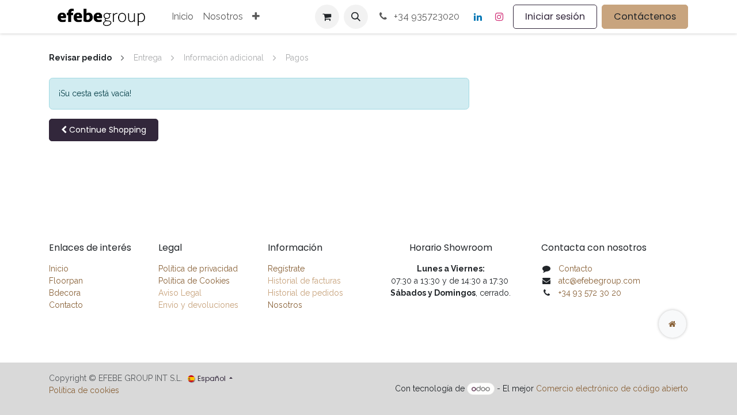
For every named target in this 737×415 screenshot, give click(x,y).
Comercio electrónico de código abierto (612, 388)
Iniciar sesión (555, 16)
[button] (356, 17)
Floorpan (66, 280)
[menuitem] (182, 16)
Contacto (66, 305)
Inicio (59, 268)
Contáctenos (645, 16)
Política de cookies (84, 390)
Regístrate (286, 268)
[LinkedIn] (478, 16)
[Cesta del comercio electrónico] (327, 17)
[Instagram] (499, 16)
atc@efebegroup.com (599, 280)
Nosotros (285, 305)
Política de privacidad (198, 268)
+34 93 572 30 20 (590, 292)
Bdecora (65, 292)
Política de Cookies (194, 280)
